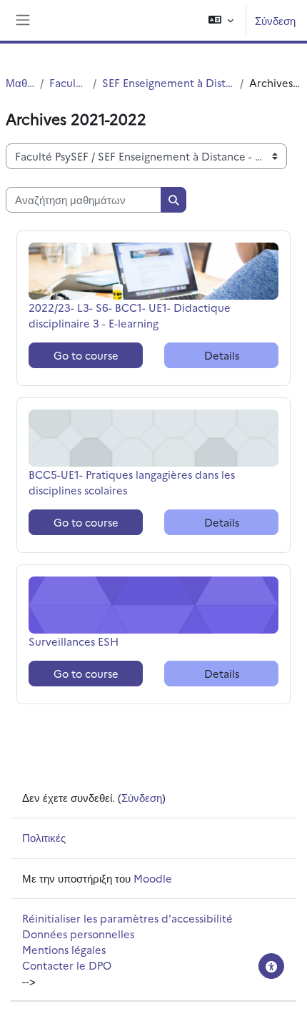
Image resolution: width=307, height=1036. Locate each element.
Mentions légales (64, 949)
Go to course (86, 354)
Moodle (153, 877)
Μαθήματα (20, 82)
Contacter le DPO (66, 965)
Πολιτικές (44, 837)
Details (221, 354)
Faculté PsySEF (67, 82)
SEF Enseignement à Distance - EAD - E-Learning (168, 82)
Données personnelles (78, 933)
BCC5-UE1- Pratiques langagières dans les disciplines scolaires (132, 482)
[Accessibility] (271, 966)
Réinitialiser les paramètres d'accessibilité (127, 917)
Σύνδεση (275, 20)
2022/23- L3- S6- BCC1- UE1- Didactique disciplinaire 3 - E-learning (130, 315)
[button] (221, 20)
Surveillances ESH (74, 641)
